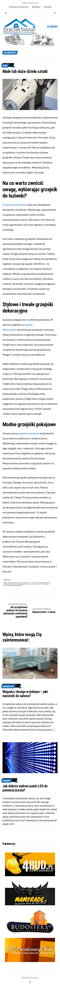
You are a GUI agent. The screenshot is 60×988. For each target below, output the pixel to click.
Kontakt (48, 6)
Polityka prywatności (19, 6)
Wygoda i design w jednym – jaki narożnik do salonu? (25, 694)
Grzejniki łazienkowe (14, 204)
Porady (6, 780)
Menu (54, 26)
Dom (5, 65)
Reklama (36, 6)
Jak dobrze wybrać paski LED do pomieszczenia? (25, 788)
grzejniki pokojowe (28, 433)
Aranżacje (8, 686)
